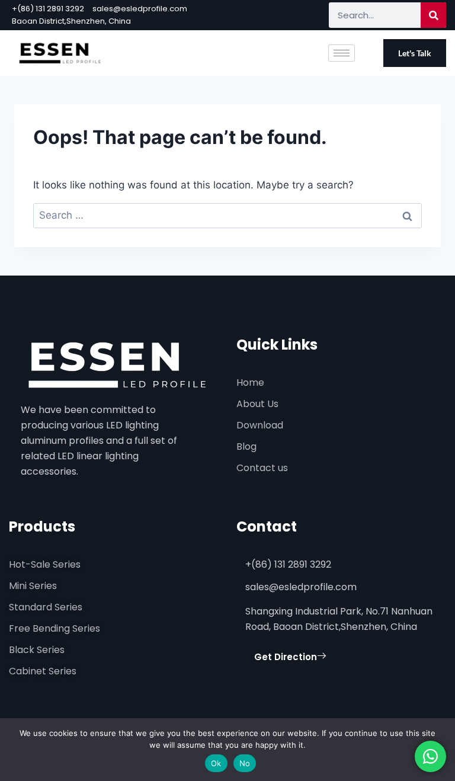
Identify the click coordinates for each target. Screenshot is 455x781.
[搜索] (433, 15)
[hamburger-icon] (341, 53)
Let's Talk (414, 53)
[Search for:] (227, 215)
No (245, 763)
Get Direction (285, 656)
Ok (216, 763)
